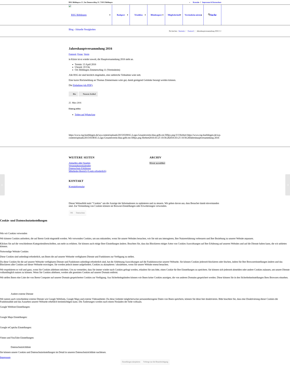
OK (71, 213)
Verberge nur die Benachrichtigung (155, 362)
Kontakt (196, 2)
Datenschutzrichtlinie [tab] (21, 347)
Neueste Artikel (89, 94)
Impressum (5, 357)
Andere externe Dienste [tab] (22, 294)
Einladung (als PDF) (82, 85)
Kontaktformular (77, 186)
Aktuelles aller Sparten (79, 163)
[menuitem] (196, 2)
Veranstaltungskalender (80, 165)
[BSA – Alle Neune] (2, 184)
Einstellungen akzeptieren (131, 362)
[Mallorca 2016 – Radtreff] (287, 184)
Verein (86, 54)
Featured (72, 54)
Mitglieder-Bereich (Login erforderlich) (87, 171)
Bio (74, 94)
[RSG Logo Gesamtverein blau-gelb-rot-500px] (78, 15)
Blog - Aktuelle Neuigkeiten (82, 29)
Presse (80, 54)
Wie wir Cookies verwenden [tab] (13, 233)
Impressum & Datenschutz (211, 2)
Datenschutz (80, 213)
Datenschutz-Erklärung (80, 168)
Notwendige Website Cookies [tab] (14, 251)
